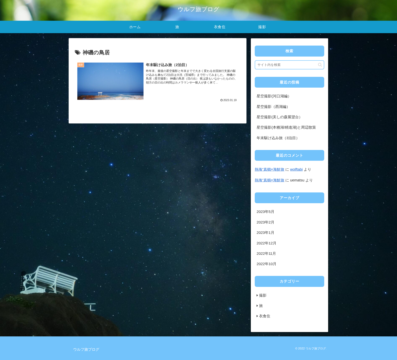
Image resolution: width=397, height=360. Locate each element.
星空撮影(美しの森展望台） (280, 117)
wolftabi (296, 169)
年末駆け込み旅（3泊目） (278, 138)
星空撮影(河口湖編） (274, 96)
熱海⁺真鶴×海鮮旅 (269, 169)
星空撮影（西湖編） (273, 107)
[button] (320, 64)
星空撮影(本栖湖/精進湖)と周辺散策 (286, 127)
